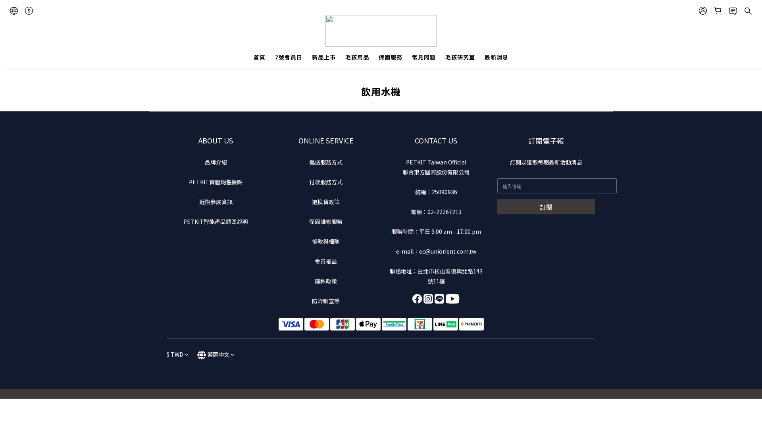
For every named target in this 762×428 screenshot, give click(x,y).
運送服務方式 (326, 162)
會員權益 (326, 261)
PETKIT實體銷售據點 (215, 182)
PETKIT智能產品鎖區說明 (215, 221)
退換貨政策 (326, 202)
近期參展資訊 (216, 202)
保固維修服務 (326, 221)
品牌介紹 (216, 162)
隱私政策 (326, 281)
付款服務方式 (326, 182)
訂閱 (546, 207)
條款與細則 (326, 241)
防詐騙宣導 (326, 301)
